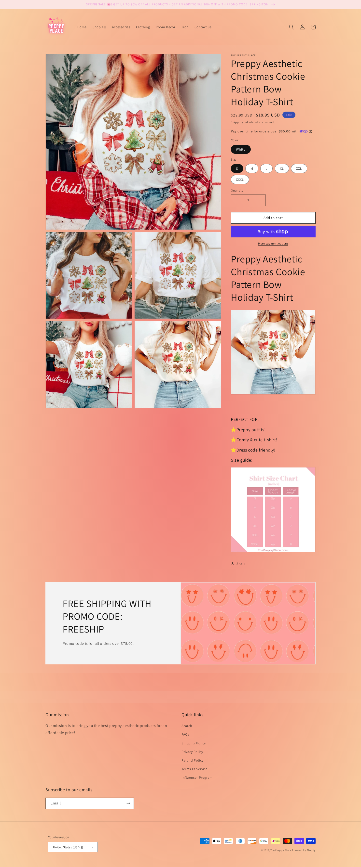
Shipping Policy (193, 743)
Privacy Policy (192, 752)
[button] (291, 27)
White (241, 149)
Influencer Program (197, 777)
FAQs (185, 734)
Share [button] (241, 563)
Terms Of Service (194, 769)
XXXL (240, 179)
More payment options (273, 243)
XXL (299, 168)
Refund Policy (192, 760)
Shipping (237, 122)
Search (186, 726)
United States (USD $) (68, 847)
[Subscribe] (128, 803)
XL (282, 168)
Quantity (237, 190)
